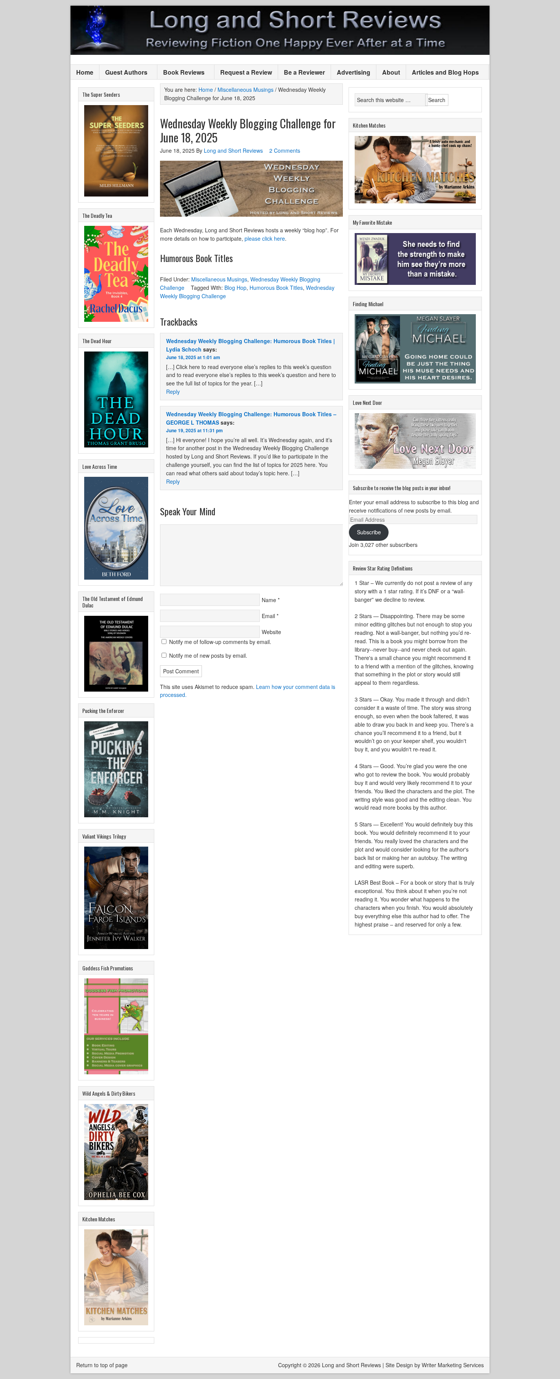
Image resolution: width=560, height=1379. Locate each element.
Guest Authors (123, 73)
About (391, 72)
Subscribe (369, 532)
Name (269, 600)
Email (268, 616)
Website (271, 632)
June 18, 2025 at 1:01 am (193, 357)
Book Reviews (181, 73)
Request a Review (246, 72)
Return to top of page (102, 1365)
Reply (173, 391)
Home (84, 72)
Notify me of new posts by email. (208, 655)
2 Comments (284, 150)
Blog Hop (235, 287)
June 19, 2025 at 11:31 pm (194, 430)
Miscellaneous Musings (219, 279)
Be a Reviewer (304, 72)
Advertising (353, 72)
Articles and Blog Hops (442, 73)
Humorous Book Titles (276, 287)
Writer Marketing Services (453, 1365)
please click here (265, 238)
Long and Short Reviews (280, 30)
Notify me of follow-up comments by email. (220, 642)
